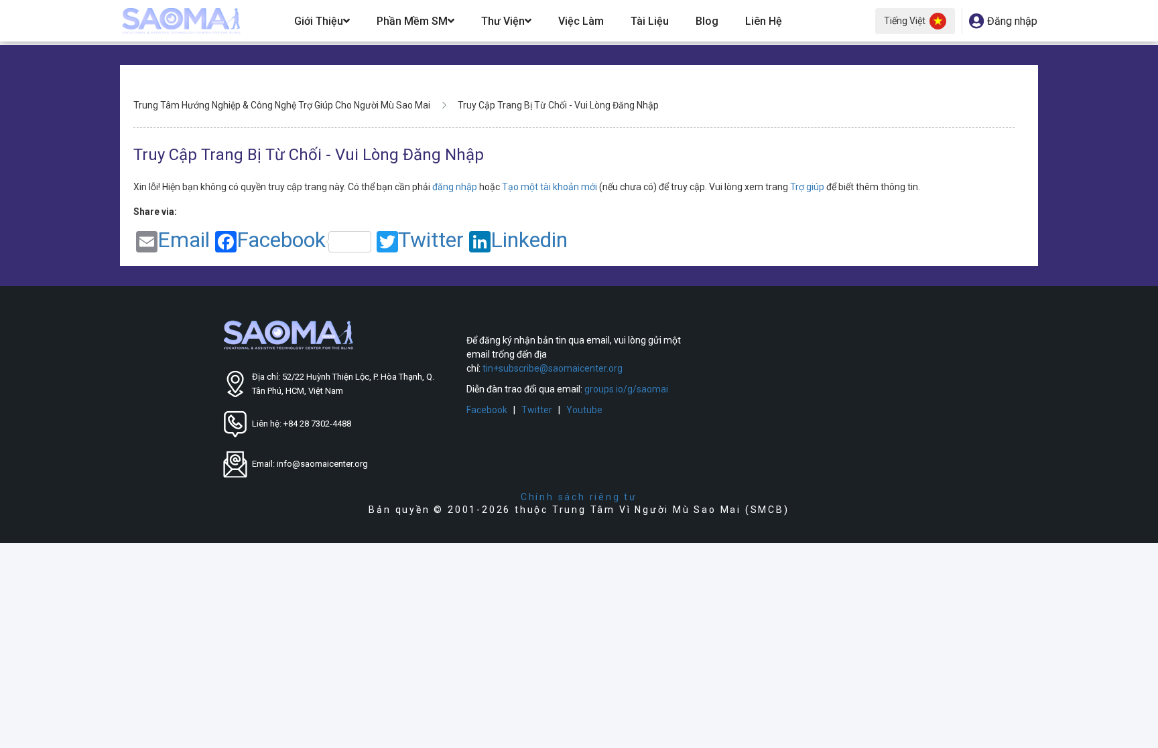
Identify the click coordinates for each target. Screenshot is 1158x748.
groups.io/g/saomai (626, 389)
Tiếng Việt (904, 20)
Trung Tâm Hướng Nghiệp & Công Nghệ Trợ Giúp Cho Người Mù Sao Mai (281, 105)
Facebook (281, 240)
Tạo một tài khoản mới (550, 186)
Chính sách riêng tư (579, 497)
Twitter (431, 240)
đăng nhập (455, 186)
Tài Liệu (650, 21)
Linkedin (529, 240)
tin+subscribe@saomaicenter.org (552, 368)
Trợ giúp (808, 186)
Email (183, 240)
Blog (707, 21)
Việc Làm (581, 21)
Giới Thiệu (318, 21)
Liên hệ (763, 21)
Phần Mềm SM (412, 21)
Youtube (584, 409)
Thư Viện (503, 21)
